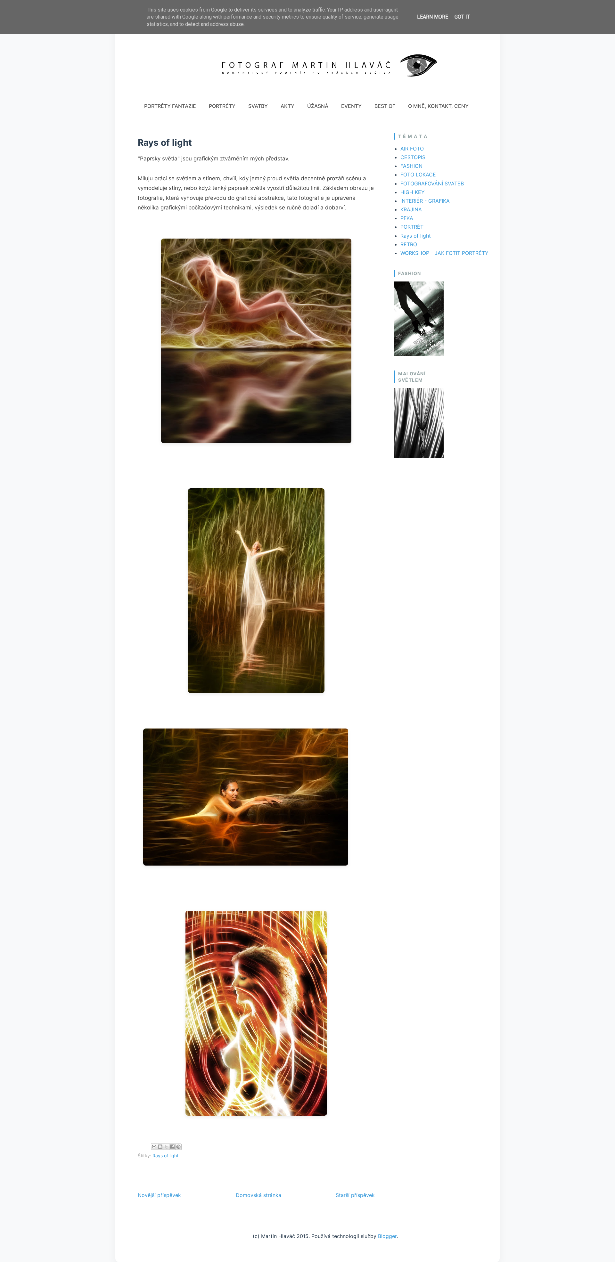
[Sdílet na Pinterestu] (178, 1147)
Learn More (432, 17)
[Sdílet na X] (166, 1147)
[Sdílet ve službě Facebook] (172, 1147)
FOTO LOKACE (418, 174)
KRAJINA (411, 209)
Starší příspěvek (355, 1195)
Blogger (387, 1236)
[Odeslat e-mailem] (154, 1147)
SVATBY (258, 106)
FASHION (411, 166)
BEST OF (384, 106)
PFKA (406, 218)
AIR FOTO (412, 148)
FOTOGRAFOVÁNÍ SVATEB (432, 183)
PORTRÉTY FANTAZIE (170, 106)
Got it (462, 17)
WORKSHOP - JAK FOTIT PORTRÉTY (444, 253)
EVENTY (351, 106)
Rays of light (165, 1155)
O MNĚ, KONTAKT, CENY (438, 106)
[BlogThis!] (160, 1147)
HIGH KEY (412, 192)
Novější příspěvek (159, 1195)
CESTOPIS (412, 157)
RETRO (408, 244)
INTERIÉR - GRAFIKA (425, 201)
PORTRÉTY (222, 106)
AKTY (287, 106)
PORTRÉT (411, 227)
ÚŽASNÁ (317, 106)
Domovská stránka (258, 1195)
